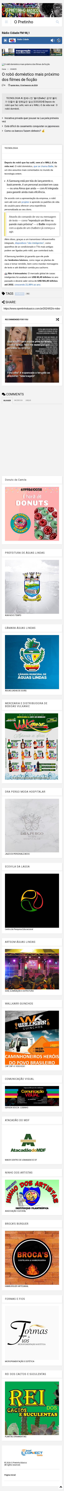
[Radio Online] (58, 41)
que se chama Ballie (43, 166)
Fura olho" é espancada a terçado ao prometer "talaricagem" (28, 374)
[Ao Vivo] (5, 40)
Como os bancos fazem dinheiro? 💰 (25, 130)
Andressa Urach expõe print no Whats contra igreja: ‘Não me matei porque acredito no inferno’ (29, 345)
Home (4, 69)
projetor (25, 202)
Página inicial (10, 1475)
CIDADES (13, 69)
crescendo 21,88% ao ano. (28, 284)
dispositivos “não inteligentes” (29, 243)
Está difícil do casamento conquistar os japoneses (32, 126)
